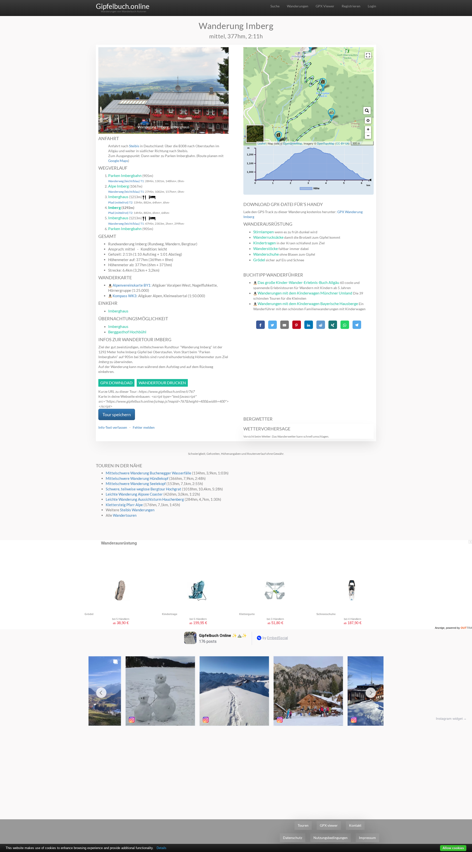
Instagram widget (449, 718)
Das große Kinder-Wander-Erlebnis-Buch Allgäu (298, 282)
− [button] (368, 135)
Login (372, 6)
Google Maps (118, 161)
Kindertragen (264, 242)
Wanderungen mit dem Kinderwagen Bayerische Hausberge (308, 303)
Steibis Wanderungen (137, 510)
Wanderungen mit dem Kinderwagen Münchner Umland (305, 293)
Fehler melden (144, 427)
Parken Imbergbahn (125, 175)
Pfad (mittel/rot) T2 (120, 202)
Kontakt (355, 825)
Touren (303, 825)
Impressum (367, 838)
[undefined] (368, 55)
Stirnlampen (263, 231)
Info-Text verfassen (112, 427)
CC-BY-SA (342, 143)
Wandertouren (124, 515)
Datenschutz (292, 838)
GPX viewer (329, 825)
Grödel (259, 259)
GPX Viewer (325, 6)
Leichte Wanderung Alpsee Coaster (134, 494)
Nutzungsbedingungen (330, 838)
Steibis (134, 146)
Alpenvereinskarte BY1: (132, 285)
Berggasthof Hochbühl (127, 331)
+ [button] (368, 129)
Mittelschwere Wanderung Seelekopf (136, 483)
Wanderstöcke (265, 248)
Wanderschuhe (266, 254)
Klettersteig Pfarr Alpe (124, 504)
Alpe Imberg (118, 186)
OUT (466, 627)
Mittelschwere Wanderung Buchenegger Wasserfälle (148, 473)
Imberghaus (118, 196)
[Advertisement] (308, 370)
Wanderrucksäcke (268, 237)
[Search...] (367, 110)
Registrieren (351, 6)
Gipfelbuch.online (122, 6)
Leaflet (262, 143)
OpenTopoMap (325, 143)
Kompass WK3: (125, 296)
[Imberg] (331, 114)
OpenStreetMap (292, 143)
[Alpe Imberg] (322, 84)
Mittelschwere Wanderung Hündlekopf (137, 478)
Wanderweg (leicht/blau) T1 (126, 181)
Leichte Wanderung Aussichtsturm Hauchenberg (145, 499)
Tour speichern (117, 414)
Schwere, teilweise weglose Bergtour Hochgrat (143, 489)
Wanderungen (297, 6)
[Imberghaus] (278, 137)
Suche (275, 6)
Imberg (114, 207)
